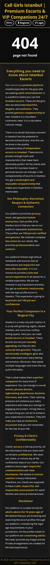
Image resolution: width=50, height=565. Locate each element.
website (14, 85)
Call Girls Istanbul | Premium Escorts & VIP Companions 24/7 (25, 11)
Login (40, 22)
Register (25, 22)
